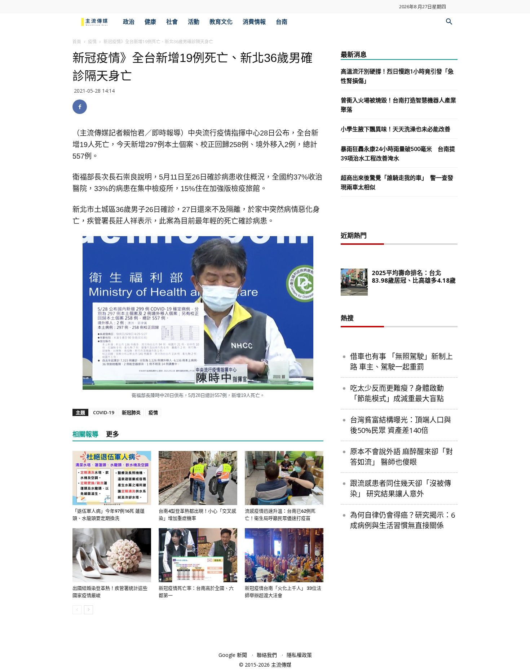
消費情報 (254, 22)
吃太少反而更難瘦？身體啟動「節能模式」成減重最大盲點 (397, 393)
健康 (150, 22)
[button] (449, 22)
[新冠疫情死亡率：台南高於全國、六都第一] (198, 555)
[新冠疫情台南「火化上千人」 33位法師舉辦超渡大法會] (284, 555)
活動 (193, 22)
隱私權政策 (299, 654)
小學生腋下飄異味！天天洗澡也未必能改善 (395, 129)
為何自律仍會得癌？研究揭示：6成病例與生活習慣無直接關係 (402, 520)
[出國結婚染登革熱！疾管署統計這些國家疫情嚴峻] (111, 555)
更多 (112, 434)
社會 (172, 22)
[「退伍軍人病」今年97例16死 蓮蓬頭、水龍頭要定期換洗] (111, 478)
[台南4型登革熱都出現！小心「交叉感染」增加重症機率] (198, 478)
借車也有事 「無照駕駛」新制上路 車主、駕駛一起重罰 (401, 362)
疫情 (92, 42)
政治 (128, 22)
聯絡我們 (267, 654)
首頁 (76, 42)
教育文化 (221, 22)
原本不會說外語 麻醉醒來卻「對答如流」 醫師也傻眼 (401, 457)
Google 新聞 (232, 654)
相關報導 (85, 434)
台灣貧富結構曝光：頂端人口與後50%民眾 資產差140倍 (400, 425)
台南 (281, 22)
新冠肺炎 (131, 412)
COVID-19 (103, 412)
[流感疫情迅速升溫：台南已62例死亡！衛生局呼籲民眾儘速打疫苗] (284, 478)
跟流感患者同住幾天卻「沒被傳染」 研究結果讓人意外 (400, 488)
